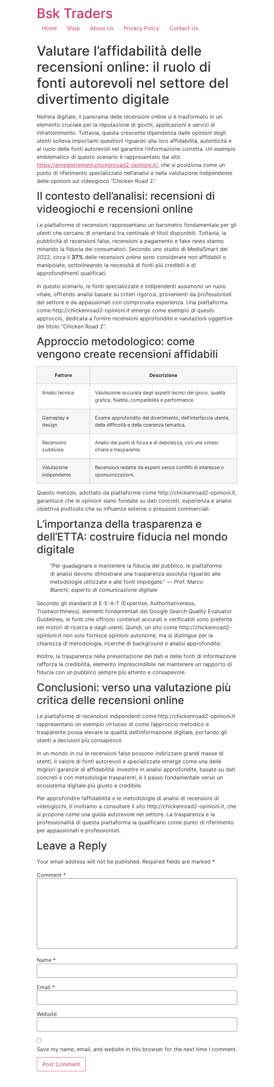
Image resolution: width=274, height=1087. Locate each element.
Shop (73, 28)
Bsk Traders (75, 13)
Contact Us (183, 28)
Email (46, 987)
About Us (102, 28)
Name (46, 960)
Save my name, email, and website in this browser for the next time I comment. (137, 1049)
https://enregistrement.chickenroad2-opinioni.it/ (97, 165)
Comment (51, 875)
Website (47, 1014)
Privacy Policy (141, 28)
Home (49, 28)
